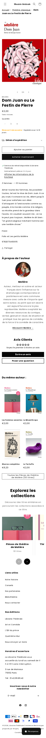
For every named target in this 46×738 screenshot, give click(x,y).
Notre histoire (11, 579)
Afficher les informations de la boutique (19, 175)
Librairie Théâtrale (13, 619)
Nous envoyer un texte (16, 642)
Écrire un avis (23, 354)
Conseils (9, 585)
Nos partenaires (12, 591)
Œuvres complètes (11, 464)
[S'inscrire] (38, 696)
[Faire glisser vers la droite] (28, 92)
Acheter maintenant (23, 157)
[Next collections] (27, 562)
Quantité (5, 119)
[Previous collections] (19, 562)
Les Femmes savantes (12, 420)
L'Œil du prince (12, 630)
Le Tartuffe (28, 464)
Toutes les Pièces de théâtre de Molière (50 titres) (23, 476)
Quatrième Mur (12, 636)
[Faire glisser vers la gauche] (17, 92)
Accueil (5, 10)
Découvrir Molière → (23, 328)
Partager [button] (8, 248)
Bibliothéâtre (11, 597)
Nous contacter (12, 602)
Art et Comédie (12, 624)
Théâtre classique (21, 10)
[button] (5, 4)
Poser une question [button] (23, 360)
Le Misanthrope (30, 420)
